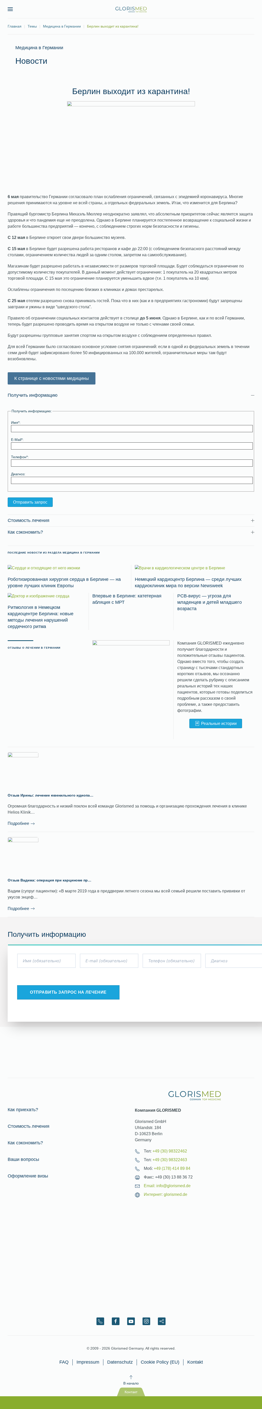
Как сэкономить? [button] (25, 532)
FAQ (64, 1362)
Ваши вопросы (23, 1159)
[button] (10, 9)
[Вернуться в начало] (131, 9)
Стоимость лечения (28, 1126)
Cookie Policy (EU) (160, 1362)
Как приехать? (23, 1109)
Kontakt (195, 1362)
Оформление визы (28, 1176)
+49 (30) (169, 1151)
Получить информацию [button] (33, 395)
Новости (31, 61)
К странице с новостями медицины (51, 378)
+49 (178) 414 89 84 (172, 1168)
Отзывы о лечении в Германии (34, 647)
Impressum (88, 1362)
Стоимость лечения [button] (28, 520)
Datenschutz (120, 1362)
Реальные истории (219, 723)
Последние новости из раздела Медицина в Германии (54, 552)
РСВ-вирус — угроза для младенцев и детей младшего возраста (209, 602)
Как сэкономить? (25, 1142)
